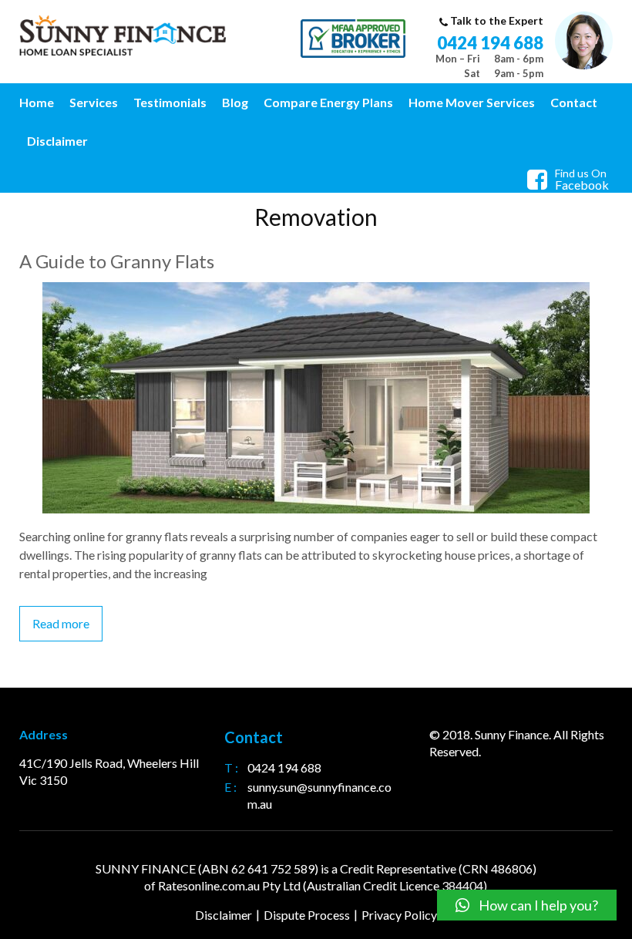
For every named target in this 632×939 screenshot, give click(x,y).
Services (93, 102)
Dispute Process (307, 914)
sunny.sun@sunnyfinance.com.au (319, 795)
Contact (573, 102)
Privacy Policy (399, 914)
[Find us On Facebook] (541, 183)
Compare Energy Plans (328, 102)
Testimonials (170, 102)
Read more (60, 623)
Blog (235, 102)
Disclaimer (57, 140)
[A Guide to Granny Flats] (316, 291)
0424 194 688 (490, 42)
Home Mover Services (471, 102)
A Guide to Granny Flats (116, 261)
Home (36, 102)
